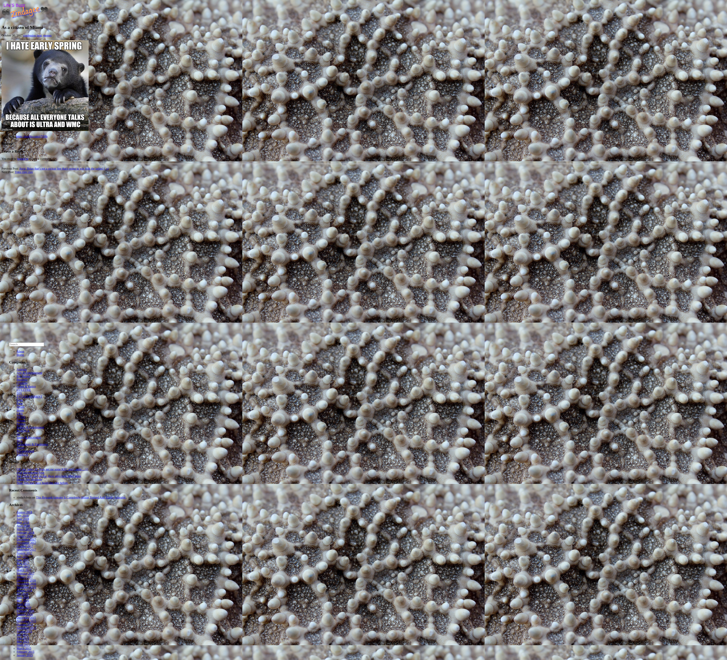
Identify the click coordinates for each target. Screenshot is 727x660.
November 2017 (26, 542)
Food (20, 400)
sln (18, 434)
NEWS (21, 417)
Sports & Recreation (29, 437)
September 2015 (26, 628)
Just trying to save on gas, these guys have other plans (49, 476)
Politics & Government (30, 427)
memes (47, 35)
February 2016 (25, 611)
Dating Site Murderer (29, 479)
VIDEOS (22, 454)
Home (20, 354)
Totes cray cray (24, 172)
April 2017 (23, 566)
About (20, 351)
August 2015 (24, 631)
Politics (21, 424)
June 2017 (23, 559)
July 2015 (22, 634)
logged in (22, 158)
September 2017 (26, 549)
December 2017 (26, 539)
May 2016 (23, 600)
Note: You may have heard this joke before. (42, 483)
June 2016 (23, 597)
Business (22, 379)
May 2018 (23, 522)
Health (21, 406)
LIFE (20, 413)
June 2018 (23, 519)
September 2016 (26, 587)
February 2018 (25, 532)
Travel (20, 447)
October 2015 (25, 624)
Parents (21, 420)
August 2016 (24, 590)
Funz (20, 403)
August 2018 (24, 512)
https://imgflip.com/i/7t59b (32, 136)
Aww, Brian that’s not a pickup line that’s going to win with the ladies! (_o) (64, 168)
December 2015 (26, 617)
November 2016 (26, 583)
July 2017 (22, 556)
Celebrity (22, 383)
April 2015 (23, 645)
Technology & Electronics (32, 444)
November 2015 (26, 621)
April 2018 (23, 525)
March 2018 (24, 529)
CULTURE (24, 389)
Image (20, 410)
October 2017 (25, 546)
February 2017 (25, 573)
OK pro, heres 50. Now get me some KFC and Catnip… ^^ (52, 469)
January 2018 (25, 536)
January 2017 (25, 576)
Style (20, 441)
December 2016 (26, 580)
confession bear (32, 35)
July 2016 (22, 594)
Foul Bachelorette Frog (30, 472)
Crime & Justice (26, 386)
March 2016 (24, 607)
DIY (19, 393)
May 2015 (23, 641)
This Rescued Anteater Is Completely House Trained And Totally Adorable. (81, 497)
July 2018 (22, 515)
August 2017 (24, 553)
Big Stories (23, 376)
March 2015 (24, 648)
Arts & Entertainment (29, 372)
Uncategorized (25, 451)
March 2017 (24, 570)
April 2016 (23, 604)
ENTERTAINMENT (29, 396)
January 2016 (25, 614)
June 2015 (23, 638)
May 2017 (23, 563)
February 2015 (25, 651)
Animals (22, 369)
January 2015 (25, 655)
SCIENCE (23, 430)
